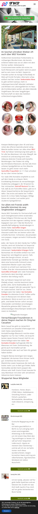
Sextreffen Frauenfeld (10, 171)
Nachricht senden (23, 411)
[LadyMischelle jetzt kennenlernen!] (5, 386)
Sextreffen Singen (19, 228)
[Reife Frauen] (19, 118)
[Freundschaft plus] (14, 4)
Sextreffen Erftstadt (9, 272)
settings (16, 507)
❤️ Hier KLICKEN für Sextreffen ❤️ (19, 18)
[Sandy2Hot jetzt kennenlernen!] (5, 476)
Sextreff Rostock (21, 186)
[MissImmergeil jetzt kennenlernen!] (5, 418)
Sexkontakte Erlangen (20, 250)
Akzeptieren (7, 511)
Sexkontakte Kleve (28, 79)
